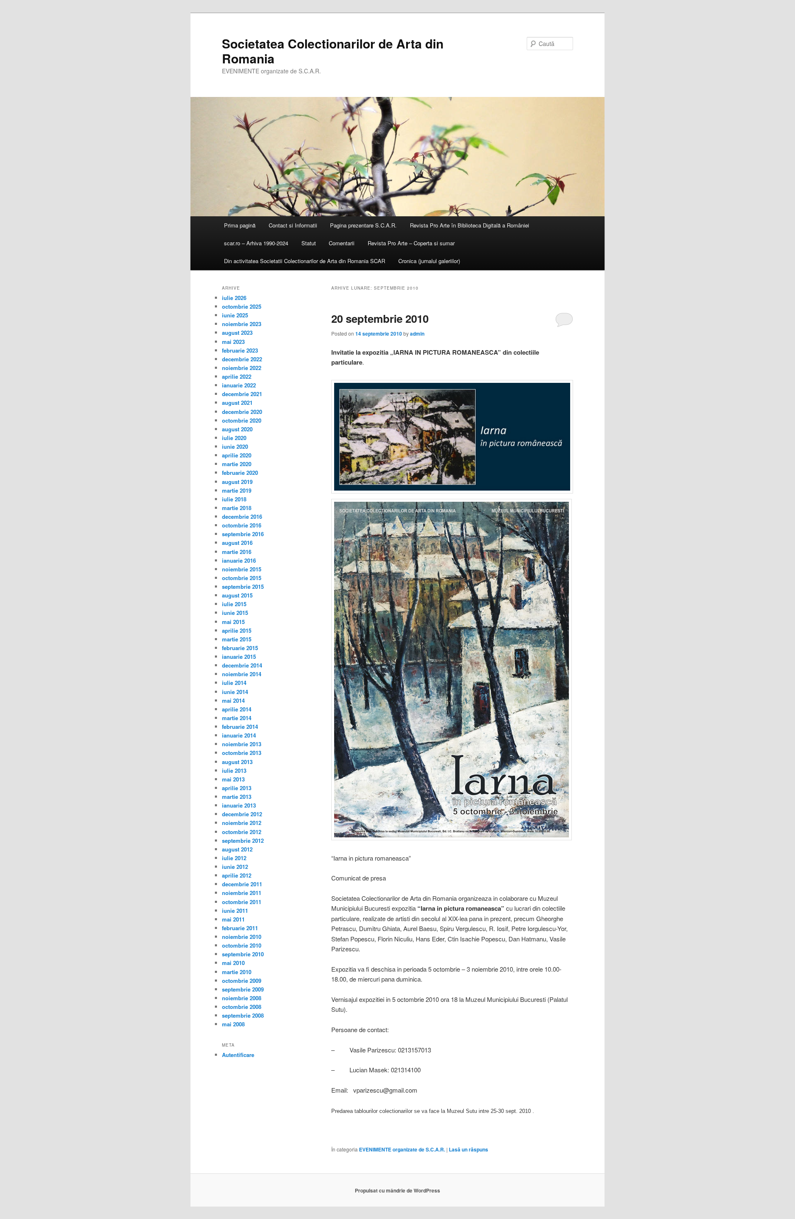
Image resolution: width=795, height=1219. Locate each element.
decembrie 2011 (242, 884)
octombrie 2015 (241, 578)
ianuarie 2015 (239, 656)
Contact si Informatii (293, 225)
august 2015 (237, 595)
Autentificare (238, 1055)
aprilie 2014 (236, 709)
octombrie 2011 (241, 902)
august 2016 (237, 543)
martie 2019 (236, 490)
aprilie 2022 (236, 376)
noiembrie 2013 (241, 744)
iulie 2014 (234, 683)
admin (417, 333)
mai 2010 (233, 963)
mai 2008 (233, 1024)
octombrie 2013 (241, 753)
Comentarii (341, 243)
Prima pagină (239, 225)
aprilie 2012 (236, 875)
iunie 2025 (235, 315)
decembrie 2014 (242, 665)
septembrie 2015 (243, 586)
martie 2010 (236, 972)
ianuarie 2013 (239, 805)
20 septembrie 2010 (380, 318)
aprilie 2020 (236, 455)
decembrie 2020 (242, 412)
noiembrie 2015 (241, 569)
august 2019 (237, 482)
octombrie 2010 (241, 945)
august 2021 (237, 402)
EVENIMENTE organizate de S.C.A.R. (402, 1149)
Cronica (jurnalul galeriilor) (429, 261)
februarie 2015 (240, 648)
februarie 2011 (240, 928)
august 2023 (237, 332)
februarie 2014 (240, 726)
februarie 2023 (240, 350)
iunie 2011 (235, 910)
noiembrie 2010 (241, 937)
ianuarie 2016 (239, 560)
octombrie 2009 (241, 980)
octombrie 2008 (241, 1007)
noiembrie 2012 (241, 823)
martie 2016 (236, 552)
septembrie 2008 (243, 1015)
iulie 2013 (234, 770)
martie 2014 (236, 718)
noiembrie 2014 (241, 674)
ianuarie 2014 (239, 735)
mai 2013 (233, 779)
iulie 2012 (234, 858)
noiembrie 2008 (241, 998)
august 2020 (237, 429)
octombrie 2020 (241, 420)
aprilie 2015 (236, 630)
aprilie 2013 (236, 788)
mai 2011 (233, 919)
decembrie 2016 (242, 516)
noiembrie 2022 (241, 368)
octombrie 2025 (241, 306)
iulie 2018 (234, 499)
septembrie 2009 (243, 989)
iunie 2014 (235, 692)
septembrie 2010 (243, 954)
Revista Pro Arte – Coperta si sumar (411, 243)
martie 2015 (236, 639)
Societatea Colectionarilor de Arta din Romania (332, 50)
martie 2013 (236, 797)
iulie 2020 (234, 438)
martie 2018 (236, 508)
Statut (308, 243)
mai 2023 (233, 342)
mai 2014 (233, 700)
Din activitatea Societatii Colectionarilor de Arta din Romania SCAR (304, 261)
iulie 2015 (234, 604)
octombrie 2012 (241, 832)
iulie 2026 (234, 298)
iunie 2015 (235, 613)
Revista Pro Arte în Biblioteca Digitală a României (469, 225)
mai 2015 (233, 622)
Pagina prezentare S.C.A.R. (363, 225)
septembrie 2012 (243, 840)
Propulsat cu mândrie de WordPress (397, 1190)
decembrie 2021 (242, 394)
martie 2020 (236, 464)
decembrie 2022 (242, 359)
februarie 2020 (240, 472)
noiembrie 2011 (241, 893)
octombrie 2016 (241, 525)
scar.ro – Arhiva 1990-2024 (256, 243)
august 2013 (237, 762)
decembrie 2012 (242, 814)
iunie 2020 (235, 446)
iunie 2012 (235, 867)
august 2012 (237, 849)
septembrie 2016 (243, 534)
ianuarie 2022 (239, 385)
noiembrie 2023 (241, 324)
